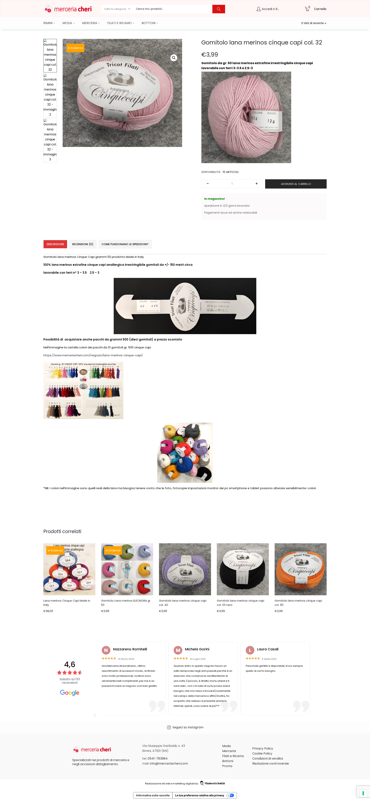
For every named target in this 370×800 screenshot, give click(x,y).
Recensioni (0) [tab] (82, 244)
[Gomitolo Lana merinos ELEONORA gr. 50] (127, 569)
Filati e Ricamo (119, 23)
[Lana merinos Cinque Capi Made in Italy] (69, 569)
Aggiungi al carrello (296, 184)
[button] (117, 9)
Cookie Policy (262, 753)
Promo (227, 766)
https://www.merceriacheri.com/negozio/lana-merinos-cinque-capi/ (93, 355)
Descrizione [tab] (55, 244)
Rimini (48, 23)
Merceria (90, 23)
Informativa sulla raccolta (153, 795)
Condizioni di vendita (267, 758)
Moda (67, 23)
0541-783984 (158, 758)
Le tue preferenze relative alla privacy (199, 795)
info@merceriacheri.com (169, 763)
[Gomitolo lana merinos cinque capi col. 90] (301, 569)
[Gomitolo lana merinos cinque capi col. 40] (185, 569)
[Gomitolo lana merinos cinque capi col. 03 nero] (243, 569)
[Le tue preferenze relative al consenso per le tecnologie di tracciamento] (363, 793)
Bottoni (149, 23)
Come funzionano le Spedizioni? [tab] (125, 244)
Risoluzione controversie (270, 763)
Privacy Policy (262, 748)
